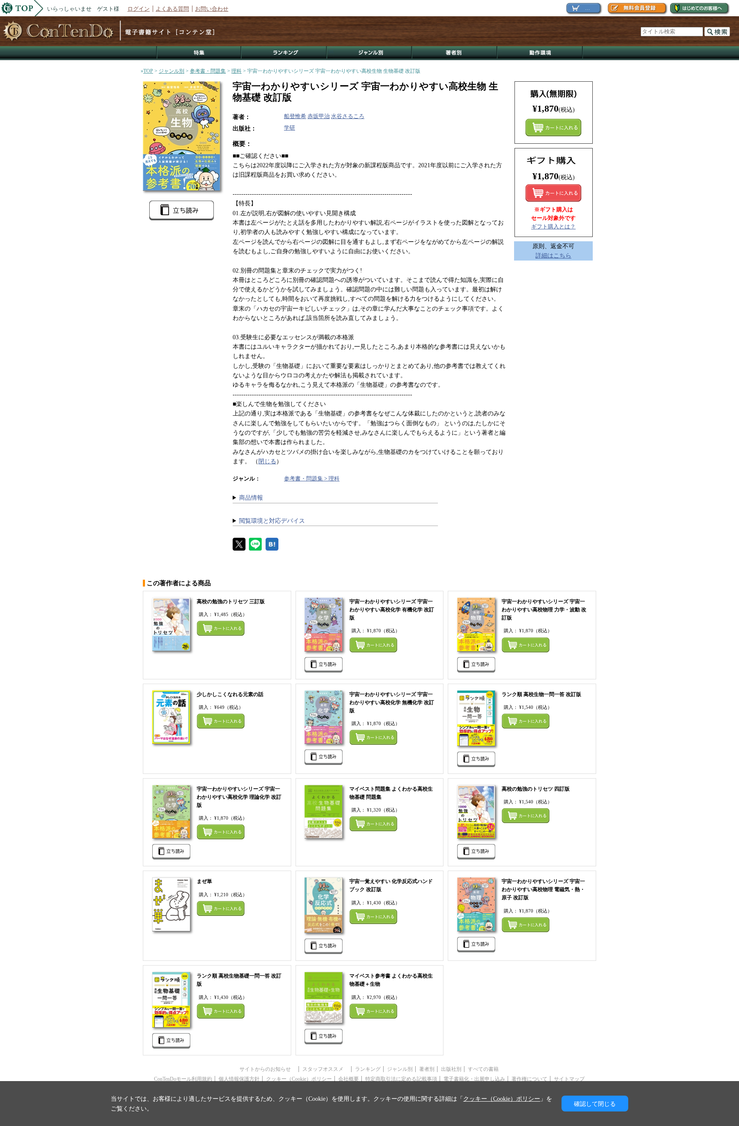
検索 (717, 31)
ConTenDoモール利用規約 (183, 1079)
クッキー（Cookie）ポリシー (299, 1079)
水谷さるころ (347, 116)
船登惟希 (295, 116)
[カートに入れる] (553, 193)
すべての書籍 (483, 1069)
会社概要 (348, 1079)
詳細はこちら (553, 255)
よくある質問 (172, 9)
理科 (236, 71)
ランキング (284, 53)
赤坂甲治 (318, 116)
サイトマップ (569, 1079)
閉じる (267, 461)
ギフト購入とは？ (553, 226)
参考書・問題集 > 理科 (312, 478)
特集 (199, 53)
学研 (289, 127)
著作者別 (454, 53)
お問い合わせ (211, 9)
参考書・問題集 (208, 71)
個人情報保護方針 (239, 1079)
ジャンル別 (369, 53)
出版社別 (451, 1069)
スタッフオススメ (325, 1069)
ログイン (138, 9)
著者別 (427, 1069)
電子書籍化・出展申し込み (474, 1079)
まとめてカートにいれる (553, 127)
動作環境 (540, 53)
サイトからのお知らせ (267, 1069)
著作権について (529, 1079)
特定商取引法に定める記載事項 (401, 1079)
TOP (148, 71)
